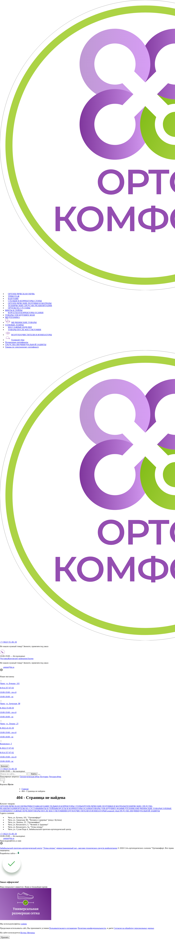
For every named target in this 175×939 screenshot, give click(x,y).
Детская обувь (55, 777)
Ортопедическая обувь (29, 777)
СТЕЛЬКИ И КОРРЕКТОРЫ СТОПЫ (25, 301)
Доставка (4, 658)
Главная (25, 789)
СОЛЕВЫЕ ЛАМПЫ (14, 325)
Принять (5, 937)
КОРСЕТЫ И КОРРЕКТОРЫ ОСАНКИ (25, 313)
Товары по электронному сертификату (22, 347)
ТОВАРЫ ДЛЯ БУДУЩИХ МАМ (20, 315)
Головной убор (17, 340)
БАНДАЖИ (13, 298)
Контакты (12, 658)
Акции (30, 658)
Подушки (44, 777)
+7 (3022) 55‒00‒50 (8, 642)
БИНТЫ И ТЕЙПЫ (13, 310)
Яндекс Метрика (27, 933)
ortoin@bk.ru (8, 667)
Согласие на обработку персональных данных (134, 928)
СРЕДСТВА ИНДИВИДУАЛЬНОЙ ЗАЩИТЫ (25, 344)
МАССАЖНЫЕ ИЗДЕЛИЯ (20, 327)
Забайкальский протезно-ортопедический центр (21, 848)
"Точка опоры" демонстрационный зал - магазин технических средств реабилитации (80, 848)
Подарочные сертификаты (16, 342)
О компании (22, 658)
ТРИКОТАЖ (13, 296)
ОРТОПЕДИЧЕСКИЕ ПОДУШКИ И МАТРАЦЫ (30, 303)
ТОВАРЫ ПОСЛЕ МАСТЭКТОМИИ (24, 330)
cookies (24, 924)
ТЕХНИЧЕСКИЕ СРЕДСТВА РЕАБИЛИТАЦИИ (30, 305)
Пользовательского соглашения (63, 928)
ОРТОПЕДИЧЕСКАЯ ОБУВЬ (21, 294)
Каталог (4, 766)
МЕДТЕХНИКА (12, 317)
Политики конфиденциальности (92, 928)
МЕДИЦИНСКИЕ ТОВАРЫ (24, 322)
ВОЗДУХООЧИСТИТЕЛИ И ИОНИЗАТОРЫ (31, 335)
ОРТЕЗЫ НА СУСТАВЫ (19, 308)
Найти (34, 774)
